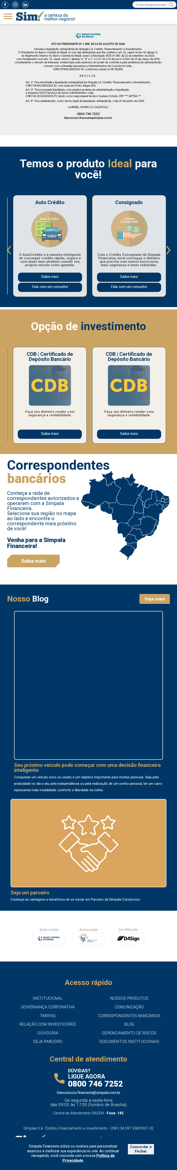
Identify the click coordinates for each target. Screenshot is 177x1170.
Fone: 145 (115, 1113)
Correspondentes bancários (129, 1015)
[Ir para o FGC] (88, 939)
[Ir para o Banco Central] (49, 938)
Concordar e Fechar (141, 1149)
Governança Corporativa (48, 1007)
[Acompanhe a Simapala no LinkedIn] (25, 4)
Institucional (48, 998)
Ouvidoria (47, 1033)
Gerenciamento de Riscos (129, 1033)
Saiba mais (50, 276)
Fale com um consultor (50, 287)
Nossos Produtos (129, 998)
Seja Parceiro (47, 1041)
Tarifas (48, 1015)
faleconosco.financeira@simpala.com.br (88, 1092)
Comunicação (129, 1007)
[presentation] (8, 249)
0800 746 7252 (95, 1084)
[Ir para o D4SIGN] (128, 938)
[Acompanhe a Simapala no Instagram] (15, 4)
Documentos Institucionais (129, 1041)
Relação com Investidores (47, 1024)
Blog (129, 1024)
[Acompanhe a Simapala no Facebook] (5, 4)
